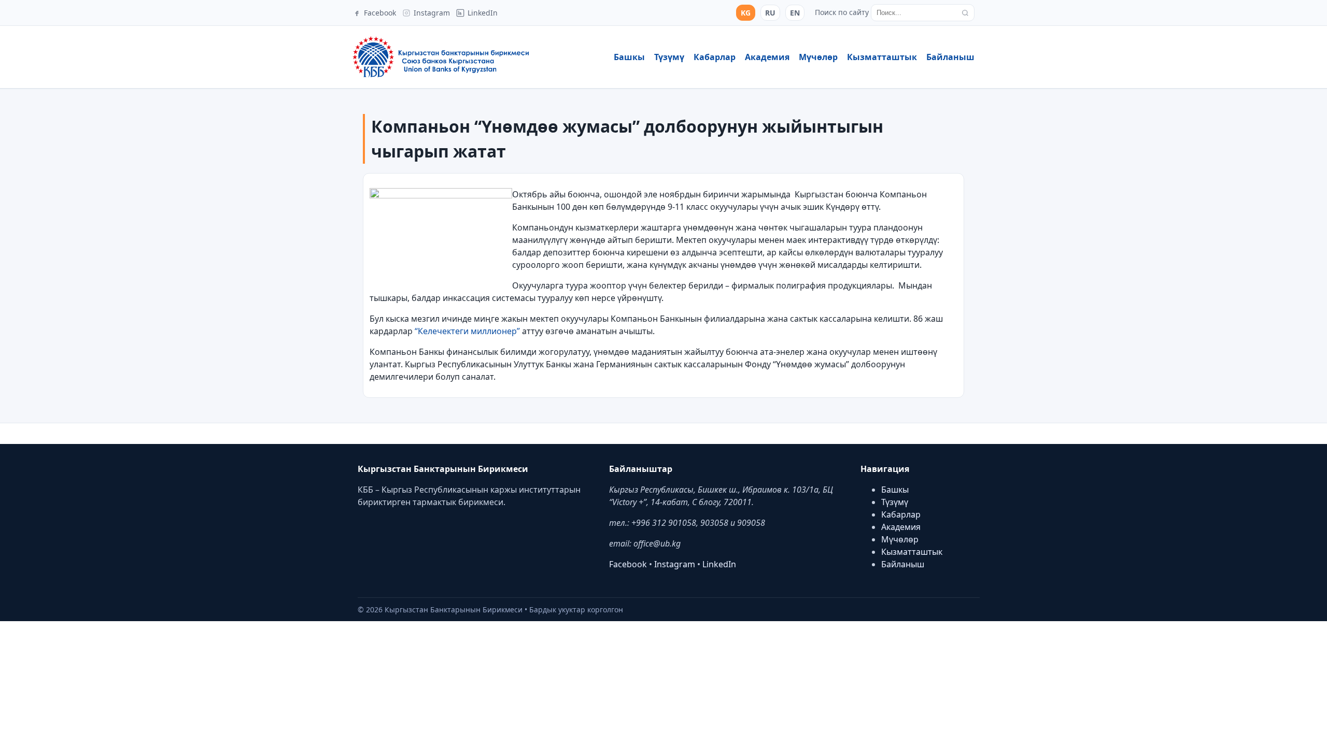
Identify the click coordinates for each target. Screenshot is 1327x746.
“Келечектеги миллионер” (467, 331)
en (795, 13)
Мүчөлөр (818, 57)
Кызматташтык (882, 57)
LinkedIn (719, 564)
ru (770, 13)
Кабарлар (715, 57)
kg (746, 13)
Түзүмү (669, 57)
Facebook (628, 564)
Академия (767, 57)
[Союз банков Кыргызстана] (440, 57)
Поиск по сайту (842, 12)
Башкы (629, 57)
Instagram (674, 564)
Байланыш (950, 57)
